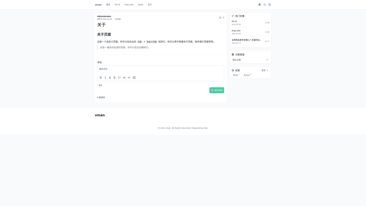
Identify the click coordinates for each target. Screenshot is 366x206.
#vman (247, 75)
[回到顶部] (356, 196)
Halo (205, 128)
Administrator (104, 16)
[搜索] (264, 4)
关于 (150, 4)
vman (140, 4)
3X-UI (117, 4)
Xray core (129, 4)
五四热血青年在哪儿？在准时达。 (247, 39)
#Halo (236, 75)
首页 (108, 4)
